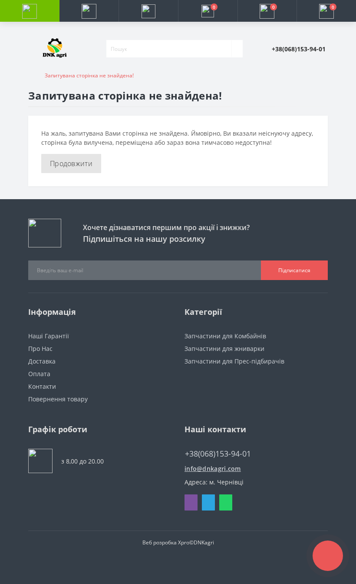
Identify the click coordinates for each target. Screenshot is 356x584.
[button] (148, 11)
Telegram (208, 502)
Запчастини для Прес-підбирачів (234, 361)
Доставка (42, 361)
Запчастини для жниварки (224, 348)
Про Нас (40, 348)
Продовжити (71, 163)
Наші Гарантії (48, 336)
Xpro (183, 542)
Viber (191, 502)
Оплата (39, 374)
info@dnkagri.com (213, 468)
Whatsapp (225, 502)
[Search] (237, 48)
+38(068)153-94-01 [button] (218, 454)
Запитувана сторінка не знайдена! (89, 75)
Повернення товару (58, 399)
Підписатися (294, 270)
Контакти (42, 386)
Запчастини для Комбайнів (225, 336)
